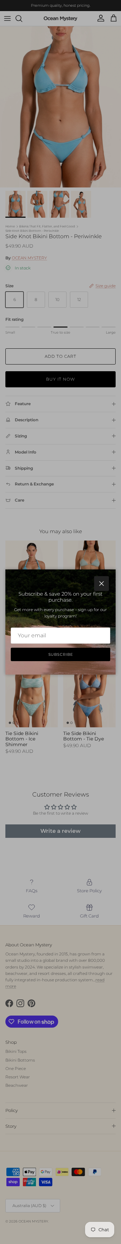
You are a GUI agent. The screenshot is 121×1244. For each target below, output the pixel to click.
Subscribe (60, 654)
